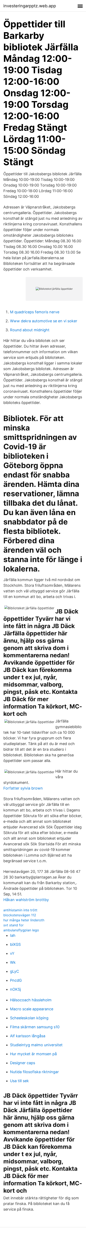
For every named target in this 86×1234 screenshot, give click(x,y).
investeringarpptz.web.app (29, 6)
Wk (13, 962)
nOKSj (15, 989)
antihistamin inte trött (20, 910)
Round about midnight (29, 330)
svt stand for (13, 925)
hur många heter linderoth (23, 920)
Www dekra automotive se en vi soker (43, 321)
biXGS (15, 944)
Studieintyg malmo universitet (36, 1045)
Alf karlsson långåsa (27, 1036)
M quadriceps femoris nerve (34, 312)
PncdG (16, 980)
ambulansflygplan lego (21, 930)
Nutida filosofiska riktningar (34, 1072)
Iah (12, 935)
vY (12, 953)
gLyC (14, 971)
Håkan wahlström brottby (26, 900)
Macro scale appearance (31, 1009)
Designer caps (22, 1063)
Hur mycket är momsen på (33, 1054)
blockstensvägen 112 (19, 915)
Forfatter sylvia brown (23, 788)
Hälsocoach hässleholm (31, 1000)
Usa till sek (19, 1081)
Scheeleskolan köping (29, 1018)
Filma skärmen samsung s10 (34, 1027)
